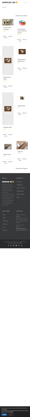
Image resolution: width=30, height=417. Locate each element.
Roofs (18, 197)
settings (11, 412)
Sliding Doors (20, 184)
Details (11, 36)
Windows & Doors (20, 194)
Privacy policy (10, 243)
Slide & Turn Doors (21, 188)
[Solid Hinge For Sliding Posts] (22, 51)
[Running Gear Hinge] (7, 60)
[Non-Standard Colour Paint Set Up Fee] (22, 23)
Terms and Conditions (18, 243)
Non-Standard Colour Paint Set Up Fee (22, 31)
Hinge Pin (20, 151)
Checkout (5, 230)
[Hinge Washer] (22, 98)
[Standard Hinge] (7, 108)
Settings (10, 414)
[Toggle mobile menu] (27, 2)
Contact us (5, 224)
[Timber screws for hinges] (7, 22)
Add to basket (20, 114)
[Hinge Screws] (7, 146)
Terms (4, 217)
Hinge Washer (21, 106)
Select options (5, 37)
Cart (4, 227)
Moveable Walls (20, 191)
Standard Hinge (7, 127)
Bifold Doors (19, 181)
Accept (4, 414)
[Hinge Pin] (22, 145)
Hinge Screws (7, 154)
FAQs (4, 214)
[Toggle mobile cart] (24, 2)
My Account (5, 220)
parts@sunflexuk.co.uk (21, 228)
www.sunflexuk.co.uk (23, 230)
